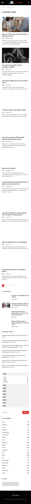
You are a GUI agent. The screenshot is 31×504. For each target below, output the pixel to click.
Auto (3, 422)
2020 (4, 400)
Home (3, 447)
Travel (3, 473)
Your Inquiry (15, 495)
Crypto (4, 427)
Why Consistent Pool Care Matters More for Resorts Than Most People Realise (20, 313)
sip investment (15, 482)
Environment (5, 434)
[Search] (28, 2)
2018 (4, 406)
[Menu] (3, 2)
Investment (5, 450)
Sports (3, 468)
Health (4, 445)
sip (9, 482)
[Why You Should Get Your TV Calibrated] (15, 232)
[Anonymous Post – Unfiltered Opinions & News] (15, 2)
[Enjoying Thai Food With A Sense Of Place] (6, 297)
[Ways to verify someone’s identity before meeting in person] (15, 24)
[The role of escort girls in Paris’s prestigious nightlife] (15, 55)
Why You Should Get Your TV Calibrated (14, 242)
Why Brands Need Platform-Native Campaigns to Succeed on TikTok (20, 323)
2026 (4, 374)
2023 (4, 391)
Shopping (4, 465)
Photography (5, 460)
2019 (4, 403)
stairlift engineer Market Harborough (10, 484)
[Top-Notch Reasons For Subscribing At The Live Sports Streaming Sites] (15, 203)
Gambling (4, 442)
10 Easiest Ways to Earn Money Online (14, 110)
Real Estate (5, 462)
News (3, 455)
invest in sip (5, 482)
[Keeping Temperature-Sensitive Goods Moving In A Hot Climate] (6, 305)
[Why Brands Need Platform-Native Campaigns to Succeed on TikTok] (6, 323)
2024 (4, 388)
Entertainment (6, 432)
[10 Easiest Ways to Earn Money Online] (15, 100)
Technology (5, 470)
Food (3, 440)
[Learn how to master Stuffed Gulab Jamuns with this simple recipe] (15, 127)
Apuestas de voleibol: (8, 168)
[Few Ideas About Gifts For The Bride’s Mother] (15, 259)
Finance (4, 437)
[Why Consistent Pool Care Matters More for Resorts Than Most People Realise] (6, 313)
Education (4, 429)
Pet (3, 457)
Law (3, 452)
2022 (4, 394)
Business (4, 424)
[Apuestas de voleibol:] (15, 158)
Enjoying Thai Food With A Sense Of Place (13, 335)
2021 (4, 397)
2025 (4, 385)
